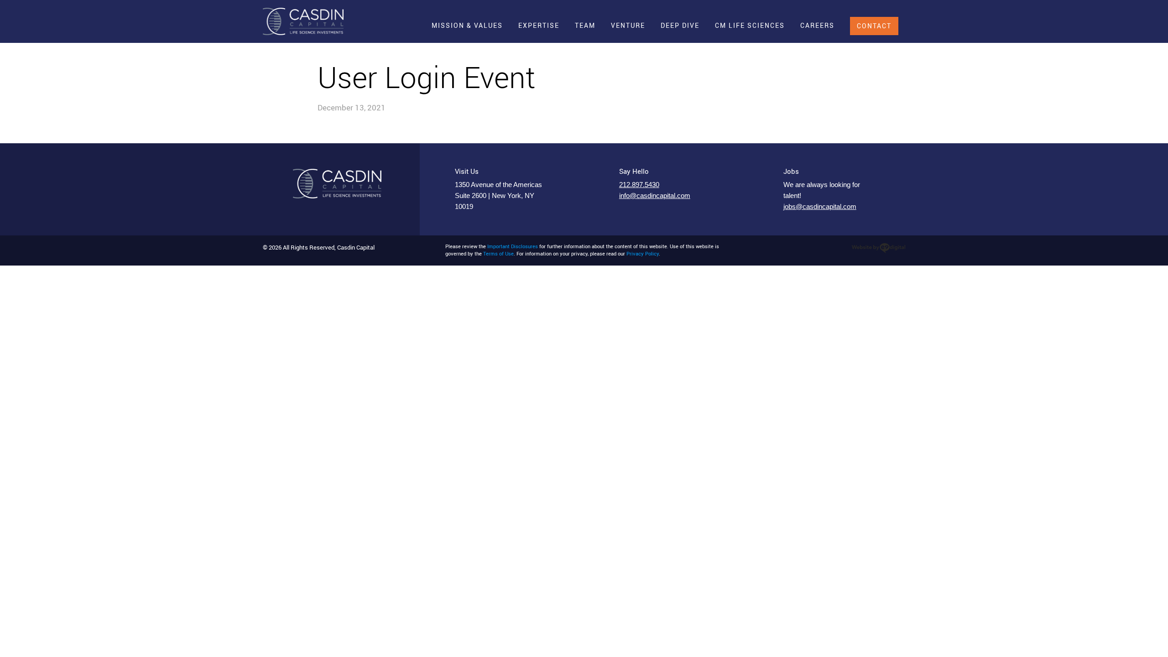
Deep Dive (680, 25)
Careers (817, 25)
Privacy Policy (642, 253)
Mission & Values (467, 25)
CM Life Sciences (750, 25)
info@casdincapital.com (654, 195)
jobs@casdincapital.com (819, 206)
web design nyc (878, 248)
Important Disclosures (512, 246)
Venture (628, 25)
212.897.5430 (639, 184)
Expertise (538, 25)
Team (585, 25)
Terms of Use (498, 253)
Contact (874, 25)
